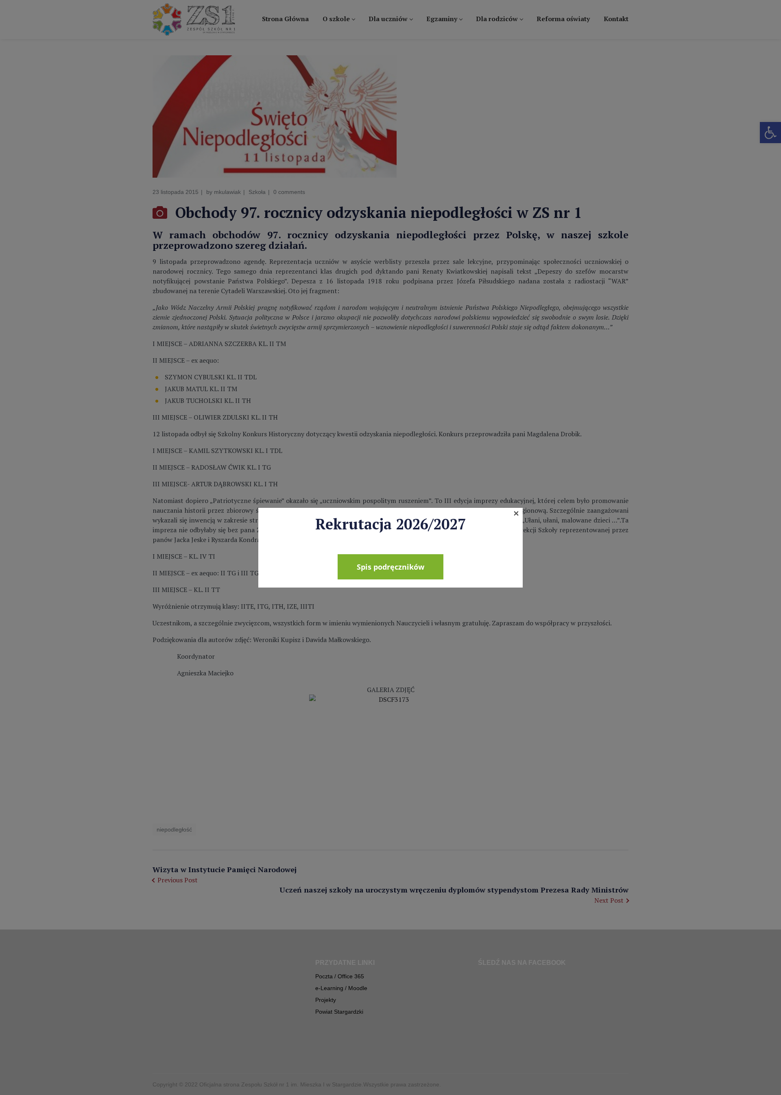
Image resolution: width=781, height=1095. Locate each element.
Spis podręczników (390, 567)
